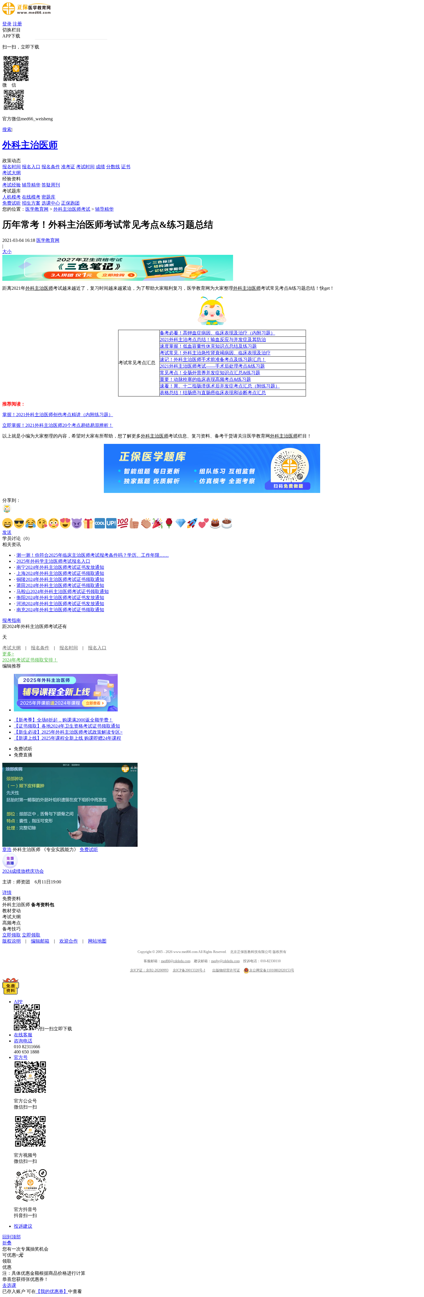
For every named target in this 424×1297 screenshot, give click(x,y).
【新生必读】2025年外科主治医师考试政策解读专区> (68, 732)
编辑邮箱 (40, 941)
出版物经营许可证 (226, 970)
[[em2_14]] (157, 523)
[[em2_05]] (53, 523)
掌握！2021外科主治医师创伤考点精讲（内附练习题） (57, 414)
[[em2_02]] (19, 523)
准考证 (68, 166)
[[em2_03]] (30, 523)
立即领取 (11, 934)
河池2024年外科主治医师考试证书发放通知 (60, 603)
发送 (7, 532)
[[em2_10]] (111, 523)
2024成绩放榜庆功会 (23, 871)
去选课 (9, 1285)
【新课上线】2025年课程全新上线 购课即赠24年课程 (67, 738)
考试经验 (11, 184)
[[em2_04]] (42, 523)
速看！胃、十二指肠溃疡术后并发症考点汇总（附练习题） (220, 386)
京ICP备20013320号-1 (189, 970)
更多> (8, 653)
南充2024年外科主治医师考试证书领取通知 (60, 609)
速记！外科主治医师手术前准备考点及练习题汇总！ (213, 359)
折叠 (7, 1242)
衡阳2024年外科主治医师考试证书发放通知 (60, 597)
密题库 (48, 197)
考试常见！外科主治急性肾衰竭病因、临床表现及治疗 (215, 352)
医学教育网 (36, 209)
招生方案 (31, 203)
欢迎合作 (68, 941)
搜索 (7, 129)
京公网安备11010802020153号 (271, 970)
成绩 (100, 166)
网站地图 (97, 941)
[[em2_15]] (169, 523)
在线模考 (31, 197)
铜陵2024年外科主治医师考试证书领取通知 (60, 579)
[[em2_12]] (134, 523)
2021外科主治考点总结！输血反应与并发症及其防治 (213, 339)
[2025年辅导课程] (66, 709)
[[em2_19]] (215, 523)
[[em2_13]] (146, 523)
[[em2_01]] (7, 523)
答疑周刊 (51, 184)
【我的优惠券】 (52, 1291)
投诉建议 (23, 1226)
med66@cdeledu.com (175, 961)
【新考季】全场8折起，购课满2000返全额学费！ (63, 719)
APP (18, 1001)
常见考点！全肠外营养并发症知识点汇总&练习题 (210, 372)
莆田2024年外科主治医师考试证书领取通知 (60, 585)
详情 (7, 892)
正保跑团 (70, 203)
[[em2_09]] (100, 523)
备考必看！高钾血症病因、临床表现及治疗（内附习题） (217, 332)
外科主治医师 (30, 145)
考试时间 (85, 166)
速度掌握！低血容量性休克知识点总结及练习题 (208, 346)
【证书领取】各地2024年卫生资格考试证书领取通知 (67, 726)
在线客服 (23, 1034)
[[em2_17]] (192, 523)
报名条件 (51, 166)
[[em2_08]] (88, 523)
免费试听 (11, 203)
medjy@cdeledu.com (225, 961)
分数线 (113, 166)
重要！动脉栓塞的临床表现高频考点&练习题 (205, 379)
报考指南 (11, 620)
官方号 (21, 1057)
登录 (7, 23)
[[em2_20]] (227, 523)
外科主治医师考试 (71, 209)
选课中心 (51, 203)
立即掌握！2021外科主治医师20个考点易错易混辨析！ (57, 425)
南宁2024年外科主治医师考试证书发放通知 (60, 567)
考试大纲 (11, 172)
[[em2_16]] (180, 523)
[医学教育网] (26, 13)
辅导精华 (31, 184)
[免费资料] (10, 992)
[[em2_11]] (123, 523)
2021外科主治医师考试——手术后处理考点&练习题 (212, 366)
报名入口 (31, 166)
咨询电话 (23, 1040)
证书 (125, 166)
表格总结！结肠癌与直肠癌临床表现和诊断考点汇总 (213, 392)
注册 (17, 23)
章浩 (7, 849)
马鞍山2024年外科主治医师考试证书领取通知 (62, 591)
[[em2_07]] (77, 523)
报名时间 (11, 166)
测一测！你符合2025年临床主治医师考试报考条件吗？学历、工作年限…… (92, 555)
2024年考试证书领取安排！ (30, 659)
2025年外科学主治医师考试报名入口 (53, 561)
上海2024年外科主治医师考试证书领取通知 (60, 573)
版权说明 (11, 941)
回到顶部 (11, 1236)
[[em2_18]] (203, 523)
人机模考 (11, 197)
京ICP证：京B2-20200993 (149, 970)
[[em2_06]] (65, 523)
